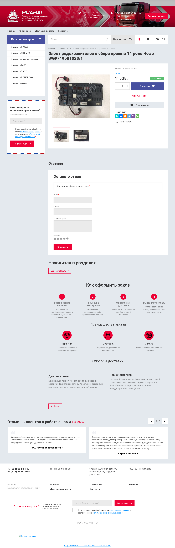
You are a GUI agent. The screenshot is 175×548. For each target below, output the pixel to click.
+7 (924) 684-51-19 (126, 13)
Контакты (63, 31)
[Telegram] (129, 116)
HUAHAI (27, 12)
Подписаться (20, 143)
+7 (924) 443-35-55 (18, 471)
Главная (11, 31)
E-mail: (56, 207)
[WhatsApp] (137, 116)
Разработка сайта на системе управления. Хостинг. (87, 545)
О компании (25, 31)
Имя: (56, 195)
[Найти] (107, 39)
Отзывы (133, 484)
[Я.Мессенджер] (117, 116)
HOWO (117, 73)
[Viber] (133, 116)
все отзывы (78, 422)
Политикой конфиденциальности (107, 513)
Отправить (62, 247)
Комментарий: (60, 218)
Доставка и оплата (44, 31)
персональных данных (30, 131)
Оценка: (57, 236)
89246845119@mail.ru (140, 468)
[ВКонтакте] (121, 116)
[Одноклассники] (125, 116)
